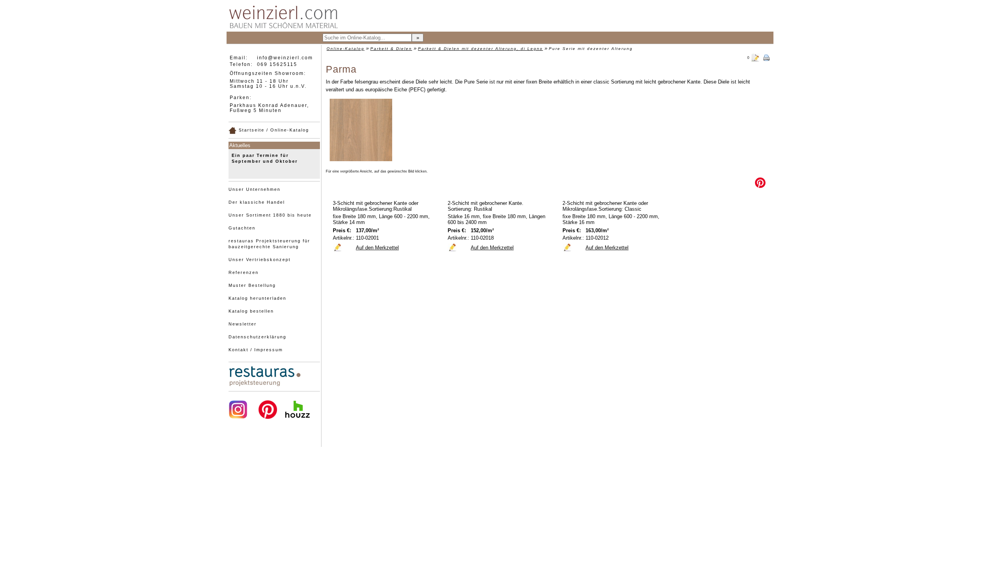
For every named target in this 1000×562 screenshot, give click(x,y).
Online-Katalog (345, 48)
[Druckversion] (766, 57)
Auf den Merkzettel (377, 248)
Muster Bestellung (252, 285)
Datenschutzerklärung (257, 336)
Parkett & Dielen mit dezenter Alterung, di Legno (480, 48)
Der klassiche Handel (257, 202)
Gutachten (242, 228)
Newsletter (243, 324)
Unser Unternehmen (254, 189)
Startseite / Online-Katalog (273, 130)
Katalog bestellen (251, 311)
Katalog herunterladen (257, 298)
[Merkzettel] (755, 57)
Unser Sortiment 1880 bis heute (270, 215)
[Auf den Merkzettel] (337, 247)
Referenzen (244, 272)
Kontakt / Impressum (256, 349)
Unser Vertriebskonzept (260, 259)
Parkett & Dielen (391, 48)
